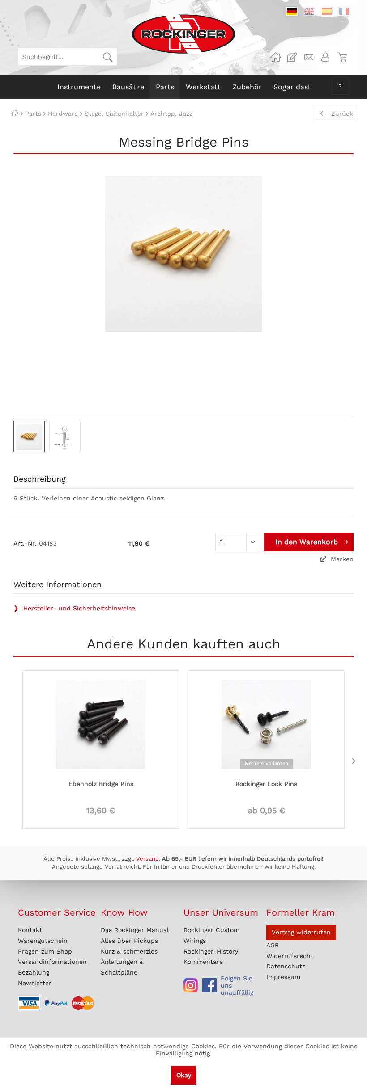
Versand (147, 858)
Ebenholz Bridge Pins (100, 783)
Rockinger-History (211, 951)
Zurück (342, 113)
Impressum (283, 976)
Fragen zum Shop (45, 951)
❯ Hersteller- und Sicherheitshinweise (74, 608)
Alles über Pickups (129, 940)
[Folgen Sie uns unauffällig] (191, 985)
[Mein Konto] (325, 57)
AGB (272, 945)
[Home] (15, 113)
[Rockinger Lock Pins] (266, 723)
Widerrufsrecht (289, 955)
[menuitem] (67, 57)
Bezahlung (33, 972)
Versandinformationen (52, 961)
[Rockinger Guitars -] (276, 57)
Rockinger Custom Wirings (211, 935)
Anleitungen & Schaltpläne (122, 967)
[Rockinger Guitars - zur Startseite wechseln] (183, 34)
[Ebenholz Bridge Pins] (100, 723)
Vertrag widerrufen (301, 932)
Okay (183, 1075)
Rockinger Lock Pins (266, 783)
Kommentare (203, 961)
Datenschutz (285, 966)
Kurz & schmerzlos (129, 951)
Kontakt (30, 929)
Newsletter (34, 983)
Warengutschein (43, 940)
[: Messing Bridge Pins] (29, 436)
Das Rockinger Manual (135, 929)
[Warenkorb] (342, 57)
